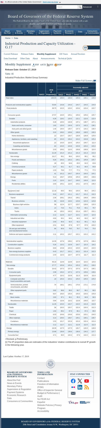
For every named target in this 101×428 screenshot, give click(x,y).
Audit (39, 396)
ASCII (42, 64)
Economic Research (16, 395)
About (35, 58)
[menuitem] (7, 32)
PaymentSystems (57, 32)
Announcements (48, 58)
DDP (59, 64)
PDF (37, 64)
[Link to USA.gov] (74, 402)
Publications (43, 381)
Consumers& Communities (92, 32)
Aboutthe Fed (7, 32)
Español (41, 402)
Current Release (11, 54)
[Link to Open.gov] (86, 402)
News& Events (19, 32)
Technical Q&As (65, 58)
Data (80, 32)
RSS (51, 64)
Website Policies (45, 405)
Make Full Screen (83, 81)
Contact (41, 378)
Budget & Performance (48, 393)
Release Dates (27, 54)
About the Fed (13, 380)
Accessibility (43, 411)
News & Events (14, 383)
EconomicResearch (69, 32)
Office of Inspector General (49, 390)
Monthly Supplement (46, 54)
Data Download (10, 58)
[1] (55, 94)
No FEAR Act (43, 399)
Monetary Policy (14, 386)
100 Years (63, 54)
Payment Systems (15, 392)
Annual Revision (78, 54)
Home (7, 38)
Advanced (87, 7)
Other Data (25, 58)
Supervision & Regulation (19, 389)
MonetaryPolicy (31, 32)
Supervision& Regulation (44, 32)
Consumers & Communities (20, 401)
